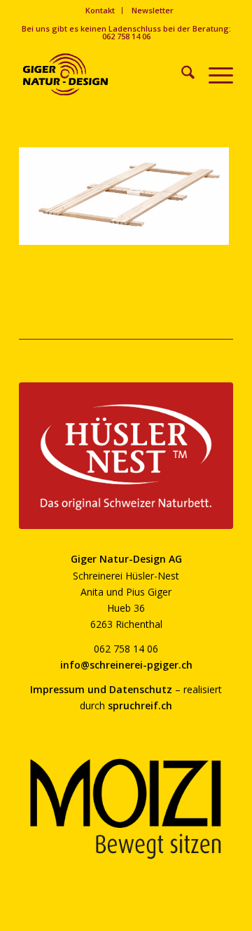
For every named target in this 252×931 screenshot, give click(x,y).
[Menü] (214, 74)
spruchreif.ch (140, 705)
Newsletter (153, 10)
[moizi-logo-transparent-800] (126, 809)
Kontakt (100, 10)
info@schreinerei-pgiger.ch (126, 664)
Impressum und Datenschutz (101, 689)
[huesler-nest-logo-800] (126, 455)
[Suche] (181, 74)
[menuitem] (100, 10)
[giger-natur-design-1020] (104, 74)
